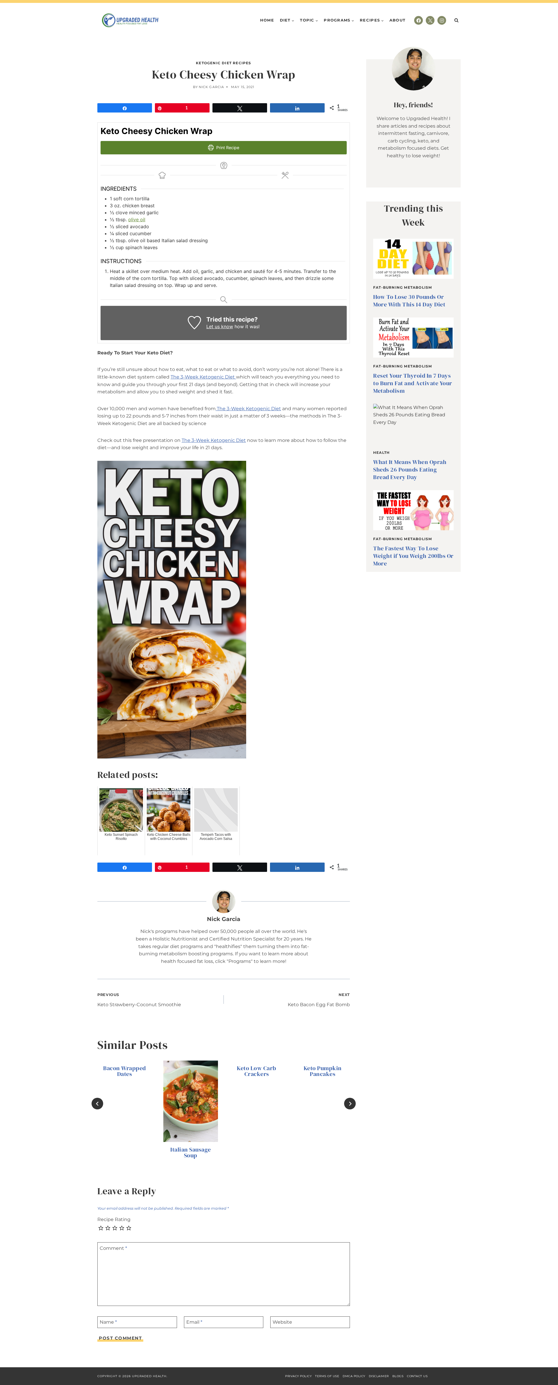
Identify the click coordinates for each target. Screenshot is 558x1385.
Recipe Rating (113, 1219)
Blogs (398, 1376)
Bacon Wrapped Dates (124, 1071)
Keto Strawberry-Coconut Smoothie (139, 1000)
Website (282, 1322)
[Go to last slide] (97, 1103)
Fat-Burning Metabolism (402, 287)
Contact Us (417, 1376)
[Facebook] (418, 20)
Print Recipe (227, 147)
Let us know (219, 326)
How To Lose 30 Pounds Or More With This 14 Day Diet (409, 300)
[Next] (350, 1103)
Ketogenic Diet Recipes (223, 63)
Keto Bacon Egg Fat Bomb (319, 1000)
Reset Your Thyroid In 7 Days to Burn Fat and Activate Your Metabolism (412, 383)
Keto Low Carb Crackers (256, 1071)
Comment (113, 1248)
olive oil (136, 219)
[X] (430, 20)
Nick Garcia (211, 87)
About (397, 20)
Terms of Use (327, 1376)
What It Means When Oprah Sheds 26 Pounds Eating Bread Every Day (409, 469)
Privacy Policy (298, 1376)
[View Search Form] (456, 20)
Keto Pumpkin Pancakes (323, 1071)
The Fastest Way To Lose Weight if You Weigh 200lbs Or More (413, 555)
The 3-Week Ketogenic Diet (203, 377)
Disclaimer (379, 1376)
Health (381, 452)
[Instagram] (441, 20)
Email (194, 1322)
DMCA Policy (354, 1376)
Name (108, 1322)
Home (267, 20)
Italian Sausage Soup (190, 1153)
